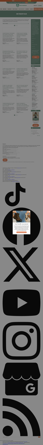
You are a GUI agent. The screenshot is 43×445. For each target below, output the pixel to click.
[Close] (29, 211)
